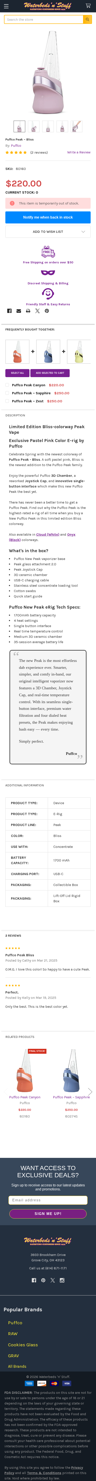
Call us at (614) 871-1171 (48, 1268)
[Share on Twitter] (37, 311)
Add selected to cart (50, 373)
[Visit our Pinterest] (43, 1280)
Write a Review (79, 152)
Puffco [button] (15, 1322)
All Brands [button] (17, 1366)
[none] (48, 72)
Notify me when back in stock (48, 217)
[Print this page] (28, 311)
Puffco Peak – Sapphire (71, 1097)
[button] (48, 232)
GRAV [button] (13, 1355)
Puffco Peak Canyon (24, 1097)
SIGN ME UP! (48, 1214)
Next (90, 1092)
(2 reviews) (39, 152)
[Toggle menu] (6, 6)
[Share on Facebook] (9, 311)
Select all (17, 373)
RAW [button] (13, 1333)
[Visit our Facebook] (34, 1280)
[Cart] (89, 6)
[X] (53, 1280)
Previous (5, 1092)
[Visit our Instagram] (62, 1280)
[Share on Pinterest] (47, 311)
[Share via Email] (19, 311)
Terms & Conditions (44, 1473)
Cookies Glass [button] (23, 1344)
